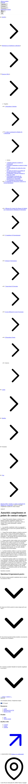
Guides (3, 389)
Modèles (4, 418)
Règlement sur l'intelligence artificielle (11, 45)
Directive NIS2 (5, 74)
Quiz (3, 475)
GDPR (5, 709)
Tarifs (2, 9)
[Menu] (2, 13)
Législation (3, 4)
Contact (5, 726)
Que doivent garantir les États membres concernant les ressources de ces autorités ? (14, 637)
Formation (3, 6)
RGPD (3, 17)
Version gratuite (7, 9)
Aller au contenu (4, 1)
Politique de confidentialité (17, 754)
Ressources (3, 8)
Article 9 (9, 696)
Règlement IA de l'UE (9, 710)
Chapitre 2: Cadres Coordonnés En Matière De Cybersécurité (13, 504)
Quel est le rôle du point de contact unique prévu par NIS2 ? (14, 607)
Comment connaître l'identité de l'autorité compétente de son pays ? (14, 667)
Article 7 (3, 696)
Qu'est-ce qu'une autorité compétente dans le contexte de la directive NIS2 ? (14, 578)
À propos (6, 724)
